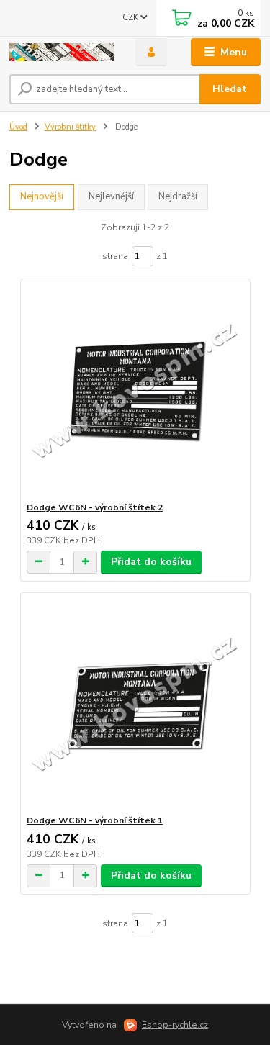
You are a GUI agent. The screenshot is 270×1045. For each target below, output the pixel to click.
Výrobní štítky (70, 127)
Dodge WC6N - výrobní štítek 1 (95, 820)
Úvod (18, 127)
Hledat (229, 89)
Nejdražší (177, 196)
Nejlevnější (111, 196)
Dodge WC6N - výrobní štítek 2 (95, 507)
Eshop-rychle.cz (175, 1025)
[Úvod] (61, 52)
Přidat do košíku (151, 562)
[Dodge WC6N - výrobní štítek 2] (135, 390)
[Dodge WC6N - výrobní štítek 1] (135, 703)
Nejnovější (41, 196)
